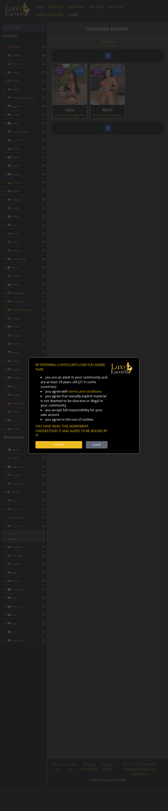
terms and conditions (85, 391)
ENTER (58, 445)
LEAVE (97, 445)
